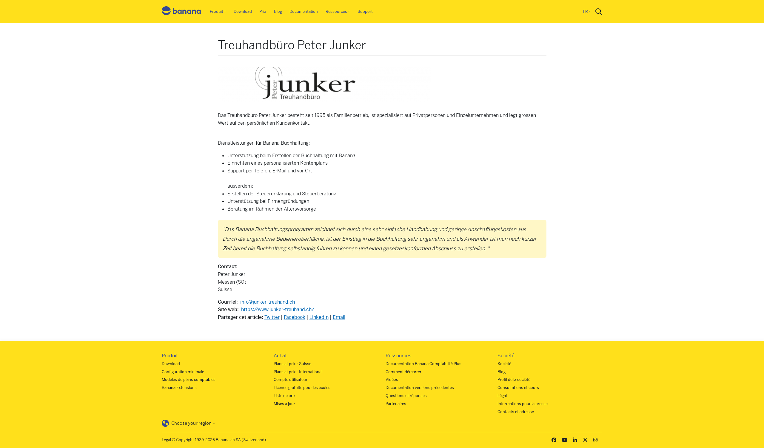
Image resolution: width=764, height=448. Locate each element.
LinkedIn (319, 317)
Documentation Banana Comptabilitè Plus (423, 363)
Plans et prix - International (298, 371)
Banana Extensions (179, 387)
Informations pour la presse (522, 403)
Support (365, 11)
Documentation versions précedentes (420, 387)
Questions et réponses (406, 395)
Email (339, 317)
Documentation (303, 11)
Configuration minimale (183, 371)
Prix (262, 11)
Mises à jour (284, 403)
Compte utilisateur (290, 379)
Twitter (272, 317)
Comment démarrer (403, 371)
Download (243, 11)
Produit (216, 11)
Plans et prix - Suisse (292, 363)
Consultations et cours (518, 387)
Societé (504, 363)
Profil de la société (513, 379)
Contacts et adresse (515, 411)
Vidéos (392, 379)
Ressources (336, 11)
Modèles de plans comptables (188, 379)
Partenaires (396, 403)
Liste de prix (284, 395)
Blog (278, 11)
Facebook (294, 317)
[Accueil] (181, 12)
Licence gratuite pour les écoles (302, 387)
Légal (502, 395)
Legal (166, 439)
